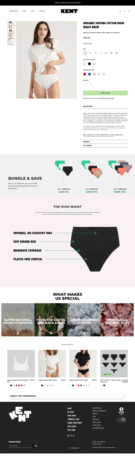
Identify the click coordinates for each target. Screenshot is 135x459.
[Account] (120, 11)
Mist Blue (53, 385)
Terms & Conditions (99, 442)
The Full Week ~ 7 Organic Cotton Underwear (110, 381)
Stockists (96, 425)
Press (95, 414)
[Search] (124, 11)
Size (84, 49)
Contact (96, 419)
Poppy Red (19, 385)
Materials (96, 408)
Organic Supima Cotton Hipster (78, 380)
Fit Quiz (71, 412)
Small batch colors (88, 70)
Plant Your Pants (75, 422)
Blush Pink (24, 385)
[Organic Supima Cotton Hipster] (83, 363)
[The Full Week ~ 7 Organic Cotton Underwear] (114, 363)
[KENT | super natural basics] (69, 11)
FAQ (94, 416)
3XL (117, 53)
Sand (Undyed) (50, 385)
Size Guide (72, 426)
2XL (111, 53)
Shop (70, 408)
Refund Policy (97, 444)
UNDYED (42, 11)
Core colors (89, 59)
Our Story (72, 415)
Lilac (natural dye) (16, 385)
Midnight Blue (22, 385)
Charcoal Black (11, 385)
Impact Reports (99, 411)
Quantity (86, 80)
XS (85, 53)
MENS (33, 11)
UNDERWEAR (13, 11)
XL (106, 53)
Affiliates (96, 422)
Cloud (8, 385)
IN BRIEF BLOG (98, 428)
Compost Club (73, 419)
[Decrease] (84, 84)
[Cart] (128, 11)
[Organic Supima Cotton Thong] (52, 363)
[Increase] (91, 84)
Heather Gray (14, 385)
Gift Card (71, 430)
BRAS (24, 11)
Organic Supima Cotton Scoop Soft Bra (17, 381)
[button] (88, 43)
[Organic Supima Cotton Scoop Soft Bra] (21, 363)
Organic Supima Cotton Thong (47, 380)
